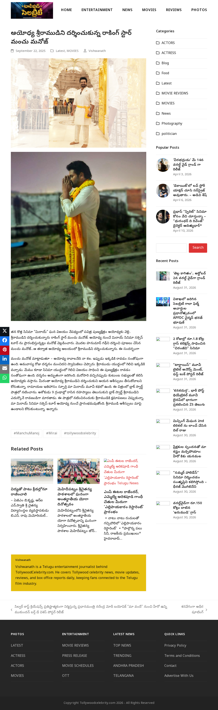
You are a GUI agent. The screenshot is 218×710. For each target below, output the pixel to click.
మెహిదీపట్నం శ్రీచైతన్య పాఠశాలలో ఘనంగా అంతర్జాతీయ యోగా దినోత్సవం (74, 497)
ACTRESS (169, 53)
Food (165, 73)
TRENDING (122, 656)
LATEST (17, 646)
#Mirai (51, 433)
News (166, 114)
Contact (170, 666)
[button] (4, 331)
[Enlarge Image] (78, 103)
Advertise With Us (179, 676)
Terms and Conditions (182, 656)
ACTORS (168, 43)
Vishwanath (97, 51)
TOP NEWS (122, 646)
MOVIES (73, 51)
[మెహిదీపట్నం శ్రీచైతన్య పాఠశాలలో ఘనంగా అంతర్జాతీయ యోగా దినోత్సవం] (78, 471)
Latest (60, 51)
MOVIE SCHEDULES (78, 666)
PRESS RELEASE (74, 656)
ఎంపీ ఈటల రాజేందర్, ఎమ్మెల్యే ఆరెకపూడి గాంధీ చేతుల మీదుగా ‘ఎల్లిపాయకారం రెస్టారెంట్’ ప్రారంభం (124, 502)
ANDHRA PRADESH (128, 666)
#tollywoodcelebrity (80, 433)
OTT (65, 676)
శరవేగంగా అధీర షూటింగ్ (190, 610)
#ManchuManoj (26, 433)
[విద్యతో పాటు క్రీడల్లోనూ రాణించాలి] (32, 471)
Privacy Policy (175, 646)
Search (198, 248)
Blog (165, 63)
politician (169, 134)
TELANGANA (123, 676)
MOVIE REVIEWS (175, 93)
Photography (172, 124)
